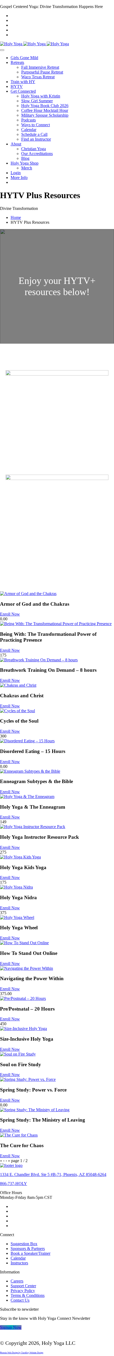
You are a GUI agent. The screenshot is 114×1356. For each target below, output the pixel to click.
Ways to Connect (35, 125)
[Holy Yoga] (34, 44)
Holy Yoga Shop (24, 163)
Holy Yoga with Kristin (40, 96)
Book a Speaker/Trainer (30, 1253)
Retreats (17, 62)
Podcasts (28, 120)
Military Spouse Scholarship (44, 115)
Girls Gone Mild (24, 57)
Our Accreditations (37, 153)
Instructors (19, 1263)
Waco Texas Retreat (38, 77)
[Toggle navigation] (2, 50)
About (16, 144)
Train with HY (23, 81)
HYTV (17, 86)
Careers (17, 1281)
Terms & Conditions (28, 1295)
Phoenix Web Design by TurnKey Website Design (21, 1352)
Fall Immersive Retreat (40, 67)
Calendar (28, 129)
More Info (19, 177)
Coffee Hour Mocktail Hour (44, 110)
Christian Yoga (33, 148)
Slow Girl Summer (37, 101)
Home (16, 217)
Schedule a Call (34, 134)
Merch (26, 168)
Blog (25, 158)
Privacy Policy (23, 1290)
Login (16, 172)
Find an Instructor (36, 139)
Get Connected (23, 91)
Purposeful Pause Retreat (42, 72)
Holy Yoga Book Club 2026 (44, 105)
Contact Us (20, 1300)
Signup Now (10, 1327)
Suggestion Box (24, 1243)
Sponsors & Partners (28, 1248)
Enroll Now (10, 614)
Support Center (23, 1286)
